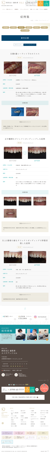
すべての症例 (25, 30)
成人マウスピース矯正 (44, 412)
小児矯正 (44, 27)
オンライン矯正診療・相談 (15, 413)
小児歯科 (32, 410)
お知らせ (12, 421)
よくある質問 (23, 412)
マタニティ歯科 (33, 412)
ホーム (4, 9)
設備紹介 (22, 415)
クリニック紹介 (14, 415)
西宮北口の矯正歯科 (6, 446)
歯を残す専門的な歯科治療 (7, 447)
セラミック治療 (43, 416)
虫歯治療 (42, 421)
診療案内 (16, 9)
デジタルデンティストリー (35, 419)
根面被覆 (6, 27)
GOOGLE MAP (42, 380)
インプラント (42, 414)
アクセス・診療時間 (43, 9)
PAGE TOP (44, 451)
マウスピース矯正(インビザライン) (18, 446)
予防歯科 (32, 414)
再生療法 (13, 27)
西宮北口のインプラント (19, 447)
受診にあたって (9, 9)
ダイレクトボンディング (28, 57)
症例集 (22, 419)
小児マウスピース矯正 (44, 410)
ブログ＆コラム (23, 421)
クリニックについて (24, 9)
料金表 (12, 419)
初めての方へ (23, 410)
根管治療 (29, 27)
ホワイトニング (33, 416)
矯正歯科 (36, 27)
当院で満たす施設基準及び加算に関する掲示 (24, 397)
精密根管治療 (42, 418)
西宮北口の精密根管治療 (32, 446)
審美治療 (21, 27)
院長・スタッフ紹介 (34, 9)
